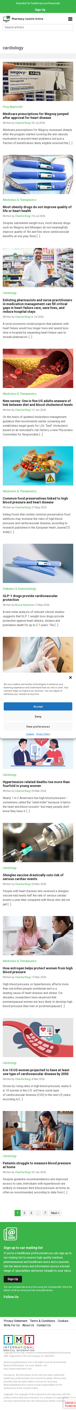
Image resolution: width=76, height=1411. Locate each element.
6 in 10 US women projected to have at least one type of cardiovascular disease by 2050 (36, 1072)
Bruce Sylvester (24, 604)
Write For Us (12, 1325)
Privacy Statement (15, 1321)
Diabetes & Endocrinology (19, 588)
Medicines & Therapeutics (20, 200)
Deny (38, 716)
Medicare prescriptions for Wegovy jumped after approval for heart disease (36, 116)
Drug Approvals (13, 106)
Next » (55, 1213)
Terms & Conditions (42, 1321)
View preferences (38, 726)
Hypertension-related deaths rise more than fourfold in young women (36, 784)
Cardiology (10, 293)
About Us (28, 1325)
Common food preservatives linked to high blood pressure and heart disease (35, 500)
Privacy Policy (43, 734)
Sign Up (40, 10)
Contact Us (44, 1325)
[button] (70, 677)
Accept (38, 706)
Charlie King (22, 122)
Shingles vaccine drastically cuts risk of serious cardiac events (33, 877)
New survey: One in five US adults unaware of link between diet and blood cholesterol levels (38, 403)
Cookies (30, 734)
